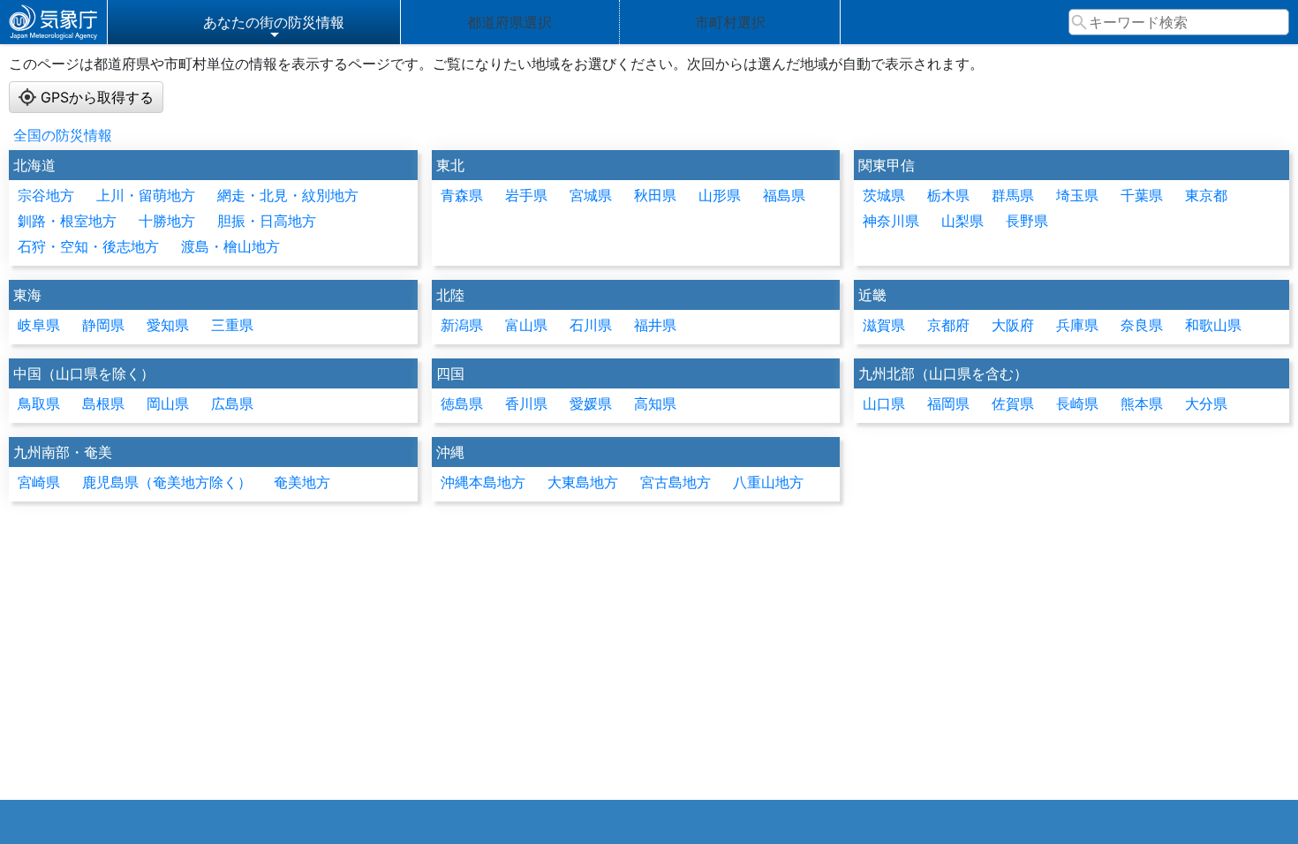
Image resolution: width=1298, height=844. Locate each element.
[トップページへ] (53, 22)
